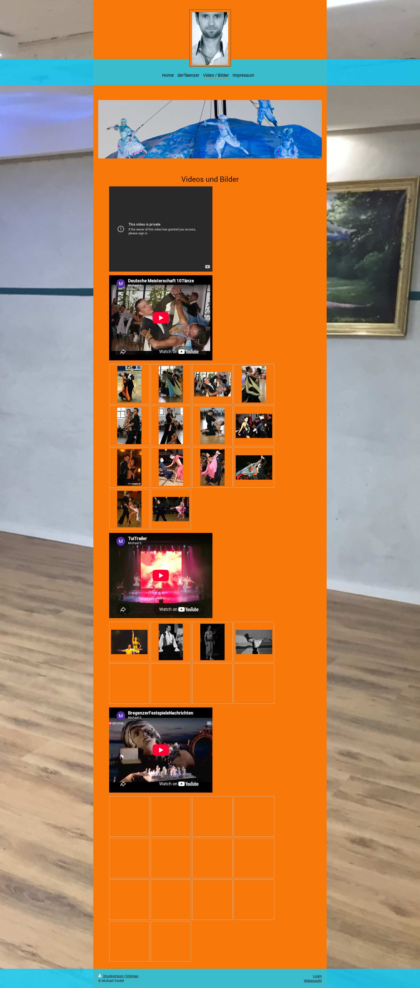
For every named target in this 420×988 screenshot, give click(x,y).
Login (317, 976)
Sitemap (131, 976)
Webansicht (313, 980)
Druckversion (113, 976)
